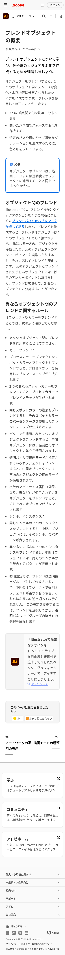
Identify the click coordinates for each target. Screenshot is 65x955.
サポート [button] (11, 898)
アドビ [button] (9, 906)
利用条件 (25, 944)
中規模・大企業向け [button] (17, 882)
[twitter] (20, 933)
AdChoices (53, 949)
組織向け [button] (11, 890)
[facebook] (7, 933)
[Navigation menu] (5, 5)
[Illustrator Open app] (60, 16)
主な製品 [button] (11, 914)
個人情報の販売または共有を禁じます (24, 949)
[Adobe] (18, 5)
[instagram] (14, 933)
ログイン (55, 5)
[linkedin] (26, 933)
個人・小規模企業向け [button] (18, 874)
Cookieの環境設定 (41, 944)
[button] (43, 5)
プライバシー (12, 944)
